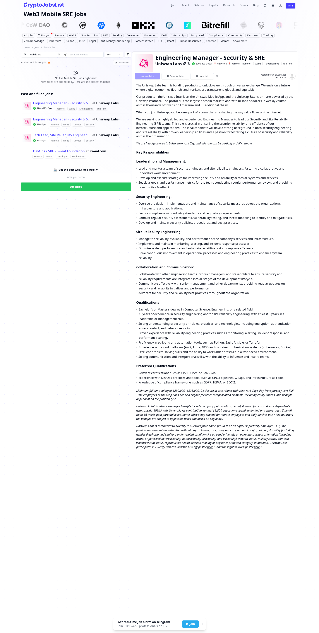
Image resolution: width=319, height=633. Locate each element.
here (210, 447)
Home (27, 47)
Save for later (177, 76)
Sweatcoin (98, 151)
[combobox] (114, 55)
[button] (75, 106)
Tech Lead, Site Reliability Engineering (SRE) (62, 135)
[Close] (202, 624)
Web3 (258, 63)
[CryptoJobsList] (44, 5)
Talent (185, 5)
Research (229, 5)
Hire (290, 5)
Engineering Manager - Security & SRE (62, 103)
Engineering (272, 63)
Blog (256, 5)
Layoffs (213, 5)
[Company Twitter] (189, 63)
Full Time (287, 63)
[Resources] (273, 5)
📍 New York (220, 63)
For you (45, 35)
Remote (246, 63)
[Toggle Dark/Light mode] (265, 5)
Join (192, 624)
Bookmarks (124, 62)
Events (244, 5)
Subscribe (76, 186)
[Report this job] (217, 76)
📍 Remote (234, 63)
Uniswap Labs (107, 103)
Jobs (173, 5)
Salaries (199, 5)
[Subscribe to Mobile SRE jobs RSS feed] (48, 62)
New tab (204, 76)
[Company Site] (184, 63)
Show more (240, 41)
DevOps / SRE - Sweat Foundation (59, 151)
